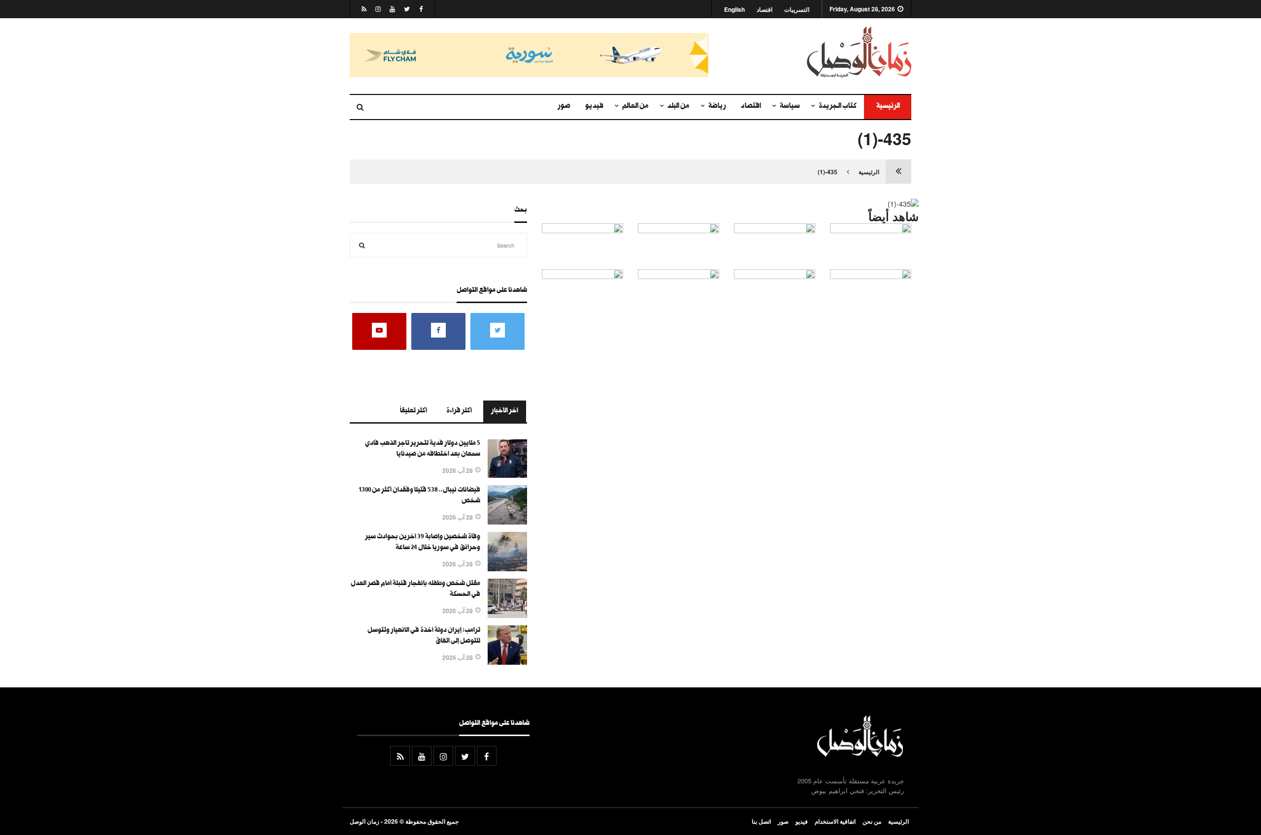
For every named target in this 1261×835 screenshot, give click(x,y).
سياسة (790, 106)
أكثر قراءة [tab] (459, 411)
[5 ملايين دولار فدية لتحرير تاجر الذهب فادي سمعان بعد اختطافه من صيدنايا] (507, 475)
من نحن (872, 821)
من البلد (678, 106)
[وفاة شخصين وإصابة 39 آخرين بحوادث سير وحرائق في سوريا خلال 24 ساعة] (507, 568)
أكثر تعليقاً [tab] (413, 411)
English (734, 9)
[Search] (362, 245)
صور (564, 106)
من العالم (635, 106)
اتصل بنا (761, 821)
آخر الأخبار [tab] (504, 411)
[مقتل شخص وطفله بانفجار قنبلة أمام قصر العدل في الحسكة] (507, 615)
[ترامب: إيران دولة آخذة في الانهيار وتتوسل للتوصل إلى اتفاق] (507, 662)
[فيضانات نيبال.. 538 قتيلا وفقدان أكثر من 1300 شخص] (507, 521)
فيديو (594, 106)
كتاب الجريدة (838, 106)
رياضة (717, 106)
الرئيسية (887, 106)
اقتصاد (764, 9)
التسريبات (796, 9)
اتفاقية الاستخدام (835, 821)
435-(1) (827, 171)
